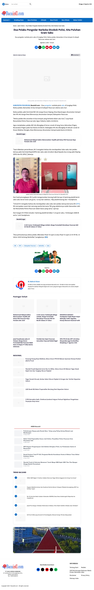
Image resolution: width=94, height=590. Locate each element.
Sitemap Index (74, 578)
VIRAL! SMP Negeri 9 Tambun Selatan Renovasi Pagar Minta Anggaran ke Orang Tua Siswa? (51, 478)
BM (46, 237)
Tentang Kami (74, 567)
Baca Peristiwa (32, 20)
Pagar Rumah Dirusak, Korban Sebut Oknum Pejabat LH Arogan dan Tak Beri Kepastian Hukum (53, 380)
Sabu (48, 246)
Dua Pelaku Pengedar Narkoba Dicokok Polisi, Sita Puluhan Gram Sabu (47, 31)
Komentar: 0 (76, 55)
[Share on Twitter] (39, 47)
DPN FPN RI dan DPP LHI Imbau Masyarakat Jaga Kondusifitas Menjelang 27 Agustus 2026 (69, 341)
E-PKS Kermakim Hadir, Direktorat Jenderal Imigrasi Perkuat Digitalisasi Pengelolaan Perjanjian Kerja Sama (52, 400)
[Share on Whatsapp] (43, 47)
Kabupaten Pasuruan (30, 246)
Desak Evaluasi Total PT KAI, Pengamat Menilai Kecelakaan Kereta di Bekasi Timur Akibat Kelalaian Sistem (51, 455)
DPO (77, 204)
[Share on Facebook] (36, 47)
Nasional (6, 20)
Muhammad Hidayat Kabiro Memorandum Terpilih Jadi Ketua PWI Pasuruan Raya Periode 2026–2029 (50, 141)
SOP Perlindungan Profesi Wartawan (75, 571)
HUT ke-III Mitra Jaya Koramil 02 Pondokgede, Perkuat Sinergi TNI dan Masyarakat (49, 515)
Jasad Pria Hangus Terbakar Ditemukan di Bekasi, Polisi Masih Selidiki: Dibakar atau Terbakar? (52, 506)
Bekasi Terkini (77, 20)
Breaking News (19, 20)
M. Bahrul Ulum (34, 281)
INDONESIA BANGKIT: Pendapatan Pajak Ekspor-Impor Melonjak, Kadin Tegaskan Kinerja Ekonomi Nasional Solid (70, 318)
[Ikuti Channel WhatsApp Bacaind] (47, 256)
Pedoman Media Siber (86, 571)
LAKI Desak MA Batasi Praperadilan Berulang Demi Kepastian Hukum (47, 389)
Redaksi (83, 567)
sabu (63, 105)
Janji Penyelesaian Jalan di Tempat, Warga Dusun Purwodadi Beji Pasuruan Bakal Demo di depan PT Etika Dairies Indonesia (23, 343)
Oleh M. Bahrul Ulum (19, 55)
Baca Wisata (65, 20)
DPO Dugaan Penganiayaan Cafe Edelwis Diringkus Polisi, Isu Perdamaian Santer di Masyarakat (49, 447)
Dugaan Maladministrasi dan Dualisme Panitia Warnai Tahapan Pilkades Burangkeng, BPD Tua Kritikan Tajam (52, 488)
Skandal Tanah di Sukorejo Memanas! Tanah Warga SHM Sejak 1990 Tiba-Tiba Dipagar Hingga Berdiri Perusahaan (50, 463)
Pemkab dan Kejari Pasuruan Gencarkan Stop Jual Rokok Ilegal (47, 340)
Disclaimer (73, 575)
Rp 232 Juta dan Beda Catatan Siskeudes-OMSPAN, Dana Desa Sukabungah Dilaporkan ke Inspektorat (51, 497)
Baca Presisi (54, 20)
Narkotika (41, 246)
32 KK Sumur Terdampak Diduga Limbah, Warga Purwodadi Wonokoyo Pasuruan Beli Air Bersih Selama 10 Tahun (51, 226)
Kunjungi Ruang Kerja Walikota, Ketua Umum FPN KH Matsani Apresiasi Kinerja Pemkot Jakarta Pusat (53, 360)
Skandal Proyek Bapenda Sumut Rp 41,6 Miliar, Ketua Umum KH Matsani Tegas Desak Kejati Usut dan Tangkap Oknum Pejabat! (52, 370)
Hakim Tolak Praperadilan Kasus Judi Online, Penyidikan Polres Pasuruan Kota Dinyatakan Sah (48, 439)
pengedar (48, 105)
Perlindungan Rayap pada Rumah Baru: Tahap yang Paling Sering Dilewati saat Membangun (48, 431)
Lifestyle (43, 20)
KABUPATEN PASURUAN (21, 105)
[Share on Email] (47, 47)
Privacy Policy (85, 575)
